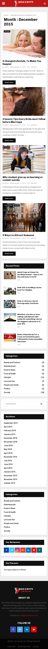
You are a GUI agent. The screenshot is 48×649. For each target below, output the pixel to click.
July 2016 (8, 461)
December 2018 (10, 438)
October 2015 (9, 483)
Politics (7, 389)
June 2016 (8, 464)
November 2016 (10, 457)
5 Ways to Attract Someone (18, 235)
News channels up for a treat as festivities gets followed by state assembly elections (29, 338)
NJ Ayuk (36, 646)
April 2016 (8, 468)
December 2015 (10, 476)
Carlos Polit (11, 646)
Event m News (9, 370)
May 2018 (8, 449)
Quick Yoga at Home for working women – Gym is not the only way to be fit (30, 274)
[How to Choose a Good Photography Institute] (10, 304)
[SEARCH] (41, 403)
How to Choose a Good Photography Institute (27, 302)
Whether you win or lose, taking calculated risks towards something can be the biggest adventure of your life (29, 319)
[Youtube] (34, 629)
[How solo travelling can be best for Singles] (10, 290)
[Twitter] (20, 629)
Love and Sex (22, 89)
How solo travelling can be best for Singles (29, 288)
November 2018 (10, 442)
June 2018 (8, 445)
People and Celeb (11, 385)
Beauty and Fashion (10, 89)
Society (6, 147)
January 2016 (9, 472)
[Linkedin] (27, 629)
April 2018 (8, 453)
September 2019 (11, 423)
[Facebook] (13, 629)
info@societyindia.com (29, 615)
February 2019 (10, 430)
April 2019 (8, 427)
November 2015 (10, 479)
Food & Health (10, 374)
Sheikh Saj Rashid (24, 646)
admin (6, 67)
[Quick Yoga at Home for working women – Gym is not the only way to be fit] (10, 275)
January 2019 (9, 434)
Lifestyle (7, 31)
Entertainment (9, 366)
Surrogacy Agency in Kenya (15, 570)
